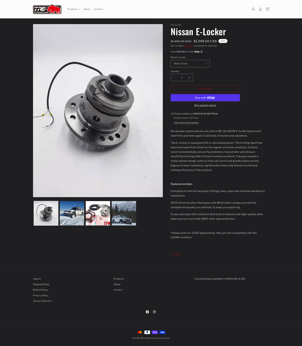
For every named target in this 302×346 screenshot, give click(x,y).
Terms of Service (42, 301)
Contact (118, 289)
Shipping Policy (41, 284)
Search (37, 278)
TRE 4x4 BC (145, 338)
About (117, 284)
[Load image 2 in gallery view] (72, 213)
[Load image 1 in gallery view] (46, 213)
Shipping (189, 46)
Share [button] (177, 254)
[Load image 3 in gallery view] (98, 213)
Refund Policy (40, 289)
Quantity (175, 71)
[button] (74, 9)
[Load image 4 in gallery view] (124, 213)
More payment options (205, 105)
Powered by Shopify (160, 338)
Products (119, 278)
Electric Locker (178, 57)
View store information (186, 122)
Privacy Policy (40, 295)
